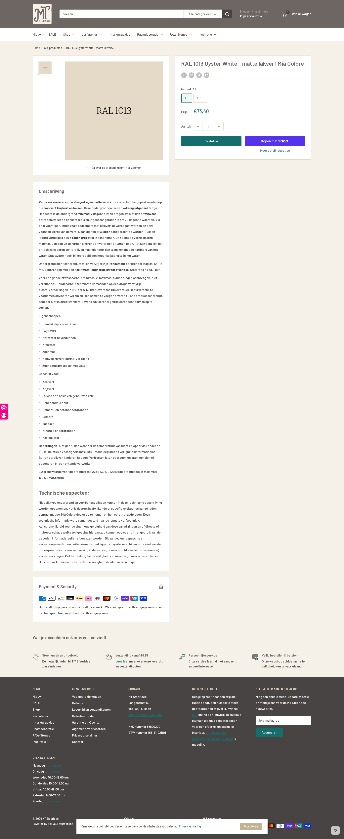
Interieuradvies (119, 34)
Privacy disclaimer (84, 735)
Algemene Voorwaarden (89, 729)
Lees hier (122, 661)
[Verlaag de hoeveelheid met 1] (198, 126)
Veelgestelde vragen (86, 696)
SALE (52, 34)
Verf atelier (89, 34)
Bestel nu (211, 141)
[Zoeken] (227, 14)
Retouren (78, 703)
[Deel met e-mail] (206, 75)
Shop (66, 34)
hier (195, 714)
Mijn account (249, 16)
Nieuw (37, 34)
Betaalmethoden (84, 716)
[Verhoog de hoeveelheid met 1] (219, 126)
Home (36, 48)
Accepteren (250, 826)
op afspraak (54, 765)
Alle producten (53, 48)
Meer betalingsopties (275, 150)
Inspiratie (205, 34)
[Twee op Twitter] (199, 75)
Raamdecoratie (147, 34)
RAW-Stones (178, 34)
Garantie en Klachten (86, 722)
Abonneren (269, 732)
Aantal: (186, 126)
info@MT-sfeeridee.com (145, 714)
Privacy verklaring (190, 826)
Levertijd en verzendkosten (91, 709)
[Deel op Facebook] (184, 75)
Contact (77, 741)
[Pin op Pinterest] (191, 75)
